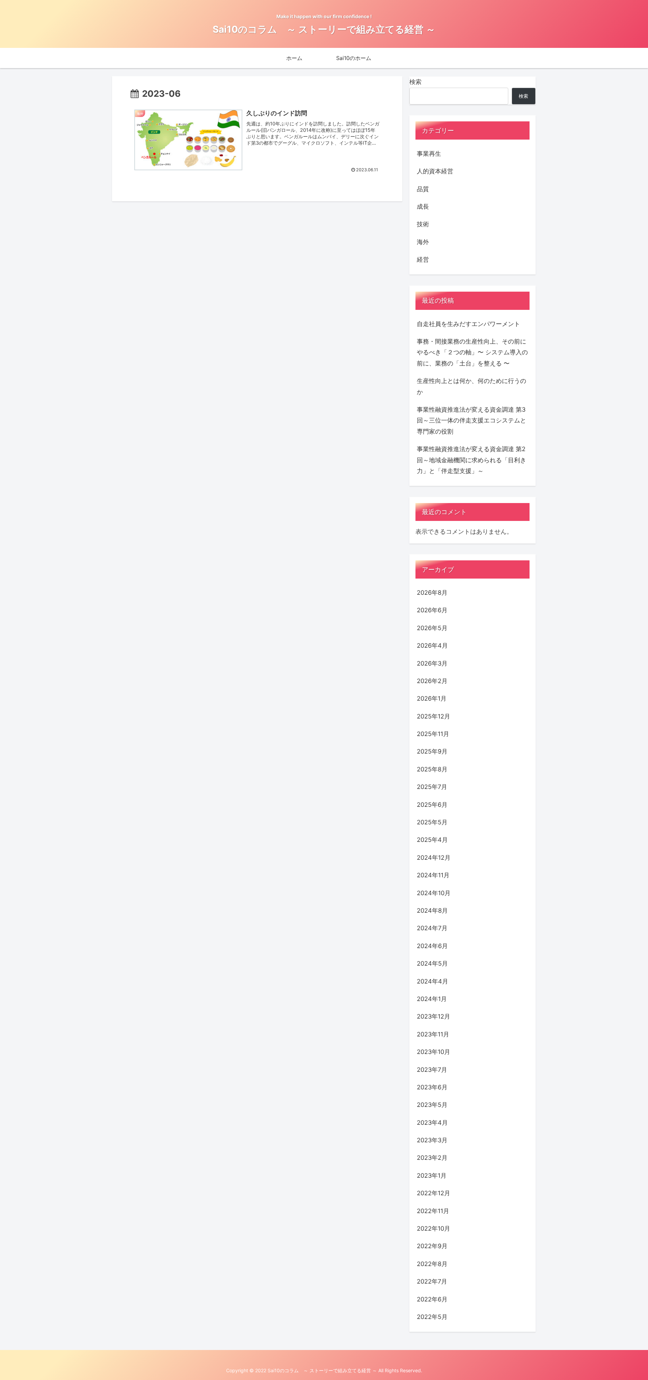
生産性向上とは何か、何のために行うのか (471, 386)
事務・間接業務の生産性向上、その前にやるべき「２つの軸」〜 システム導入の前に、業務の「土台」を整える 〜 (472, 352)
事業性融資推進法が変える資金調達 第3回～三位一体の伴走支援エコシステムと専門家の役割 (471, 420)
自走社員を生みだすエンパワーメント (468, 323)
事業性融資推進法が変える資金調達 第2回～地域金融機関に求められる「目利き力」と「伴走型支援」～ (471, 459)
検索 (415, 81)
